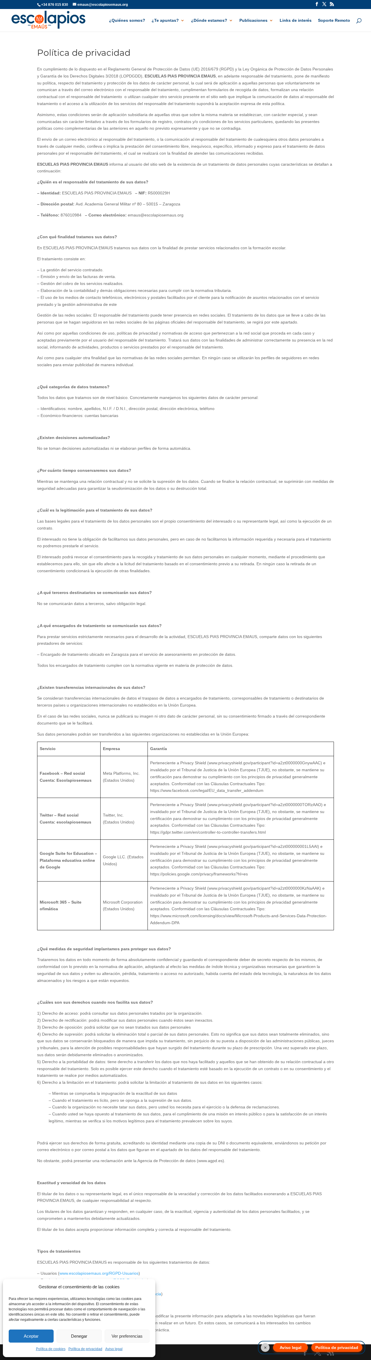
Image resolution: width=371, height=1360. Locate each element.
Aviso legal (114, 1349)
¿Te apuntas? (165, 20)
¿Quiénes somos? (127, 20)
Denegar (79, 1336)
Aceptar (31, 1336)
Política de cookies (51, 1349)
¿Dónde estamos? (209, 20)
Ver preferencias (127, 1336)
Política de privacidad (85, 1349)
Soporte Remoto (334, 20)
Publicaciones (253, 20)
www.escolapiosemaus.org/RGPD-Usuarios (99, 1273)
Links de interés (296, 20)
